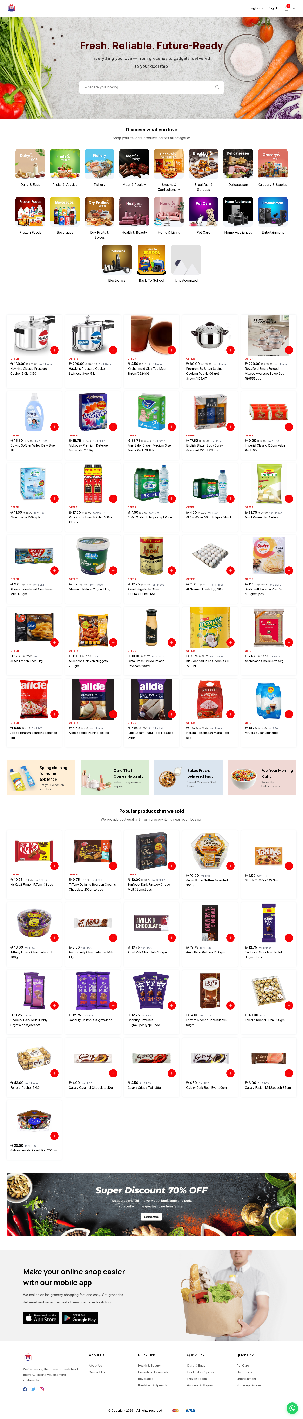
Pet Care (242, 1365)
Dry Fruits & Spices (200, 1372)
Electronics (244, 1372)
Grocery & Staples (200, 1385)
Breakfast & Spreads (152, 1385)
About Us (95, 1365)
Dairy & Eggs (196, 1365)
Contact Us (97, 1372)
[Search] (217, 87)
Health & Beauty (149, 1365)
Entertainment (246, 1379)
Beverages (145, 1379)
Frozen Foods (197, 1379)
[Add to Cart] (54, 350)
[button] (292, 1408)
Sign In (273, 8)
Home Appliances (249, 1385)
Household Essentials (153, 1372)
